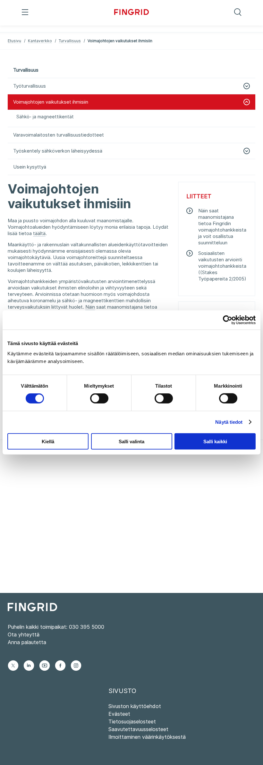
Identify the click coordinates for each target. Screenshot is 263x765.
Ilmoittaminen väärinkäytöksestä (147, 737)
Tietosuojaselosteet (132, 721)
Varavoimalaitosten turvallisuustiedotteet (58, 135)
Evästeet (119, 714)
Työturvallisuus (29, 86)
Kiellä (48, 441)
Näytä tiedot (228, 422)
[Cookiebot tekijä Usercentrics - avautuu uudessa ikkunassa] (227, 320)
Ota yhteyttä (23, 634)
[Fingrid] (131, 13)
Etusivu (14, 40)
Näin (90, 307)
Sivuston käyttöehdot (134, 706)
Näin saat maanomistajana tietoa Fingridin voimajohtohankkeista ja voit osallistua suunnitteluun (222, 227)
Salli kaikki (215, 441)
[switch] (99, 398)
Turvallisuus (70, 40)
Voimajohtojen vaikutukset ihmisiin (50, 102)
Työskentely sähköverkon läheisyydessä (57, 151)
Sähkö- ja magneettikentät (45, 116)
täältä (39, 233)
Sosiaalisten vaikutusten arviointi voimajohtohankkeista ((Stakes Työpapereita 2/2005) (222, 266)
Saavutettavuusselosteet (138, 729)
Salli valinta (131, 441)
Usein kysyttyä (29, 167)
